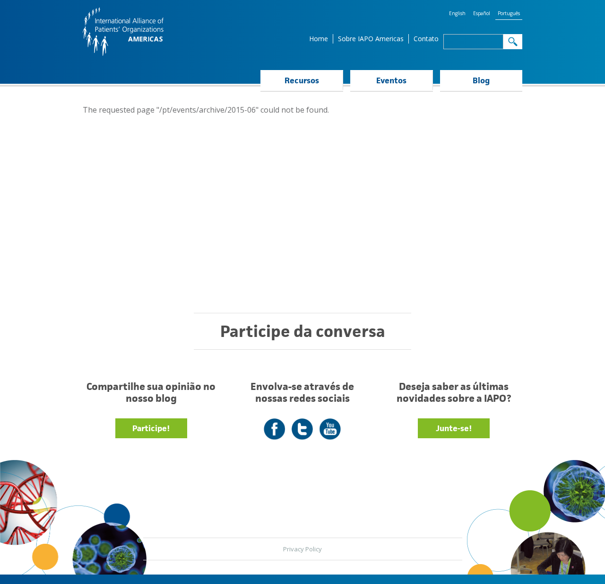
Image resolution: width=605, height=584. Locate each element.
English (457, 13)
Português (509, 13)
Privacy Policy (302, 549)
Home (318, 38)
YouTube (330, 423)
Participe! (151, 428)
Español (481, 13)
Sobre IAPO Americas (371, 38)
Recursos (302, 80)
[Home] (123, 31)
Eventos (391, 80)
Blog (481, 80)
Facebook (274, 423)
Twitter (302, 423)
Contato (426, 38)
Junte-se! (454, 428)
